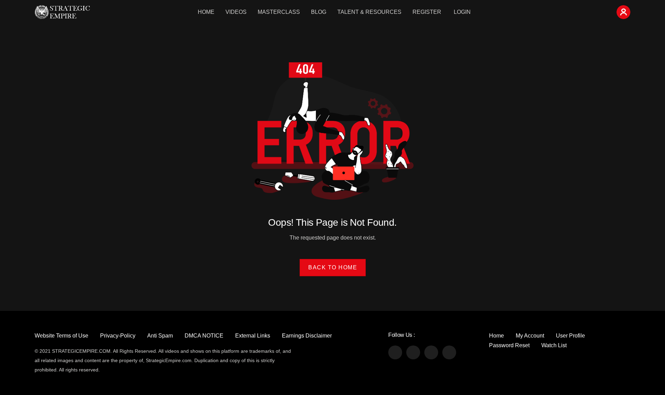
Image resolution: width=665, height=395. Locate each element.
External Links (252, 336)
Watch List (554, 345)
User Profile (570, 336)
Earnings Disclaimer (307, 336)
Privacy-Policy (117, 336)
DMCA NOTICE (204, 336)
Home (206, 12)
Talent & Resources (369, 12)
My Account (530, 336)
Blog (318, 12)
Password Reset (509, 345)
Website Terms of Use (61, 336)
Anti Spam (160, 336)
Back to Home (332, 267)
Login (462, 12)
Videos (236, 12)
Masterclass (279, 12)
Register (427, 12)
